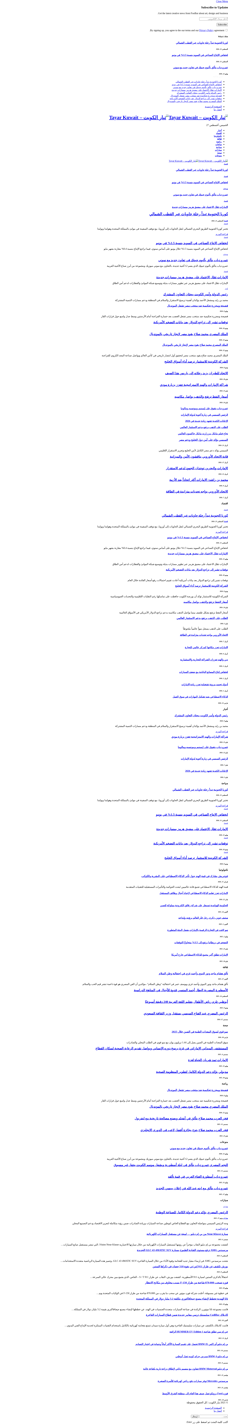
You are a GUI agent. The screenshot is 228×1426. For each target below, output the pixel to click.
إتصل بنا (218, 109)
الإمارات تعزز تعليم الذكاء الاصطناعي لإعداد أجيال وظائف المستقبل (193, 893)
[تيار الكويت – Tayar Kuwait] (114, 117)
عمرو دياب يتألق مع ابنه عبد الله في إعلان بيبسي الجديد (192, 1188)
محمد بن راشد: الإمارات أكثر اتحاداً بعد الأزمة (198, 479)
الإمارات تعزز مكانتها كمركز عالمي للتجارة (206, 647)
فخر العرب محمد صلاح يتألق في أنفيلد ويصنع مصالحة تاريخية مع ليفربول (181, 1118)
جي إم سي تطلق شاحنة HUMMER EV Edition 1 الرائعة (199, 1331)
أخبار (219, 130)
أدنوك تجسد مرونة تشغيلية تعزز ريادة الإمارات (204, 684)
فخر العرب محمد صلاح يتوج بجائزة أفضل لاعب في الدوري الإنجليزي (184, 1130)
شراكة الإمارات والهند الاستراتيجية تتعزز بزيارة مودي (194, 384)
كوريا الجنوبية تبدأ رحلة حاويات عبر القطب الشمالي (202, 42)
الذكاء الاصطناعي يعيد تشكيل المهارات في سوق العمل (200, 696)
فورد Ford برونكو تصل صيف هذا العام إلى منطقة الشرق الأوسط (195, 1393)
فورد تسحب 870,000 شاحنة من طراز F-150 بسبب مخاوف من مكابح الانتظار (186, 1282)
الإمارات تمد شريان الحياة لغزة (208, 1060)
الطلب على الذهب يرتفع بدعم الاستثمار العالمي (204, 427)
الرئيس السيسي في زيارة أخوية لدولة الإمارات (204, 414)
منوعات (218, 155)
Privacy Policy (206, 30)
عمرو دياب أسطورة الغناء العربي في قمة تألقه (198, 1176)
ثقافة (219, 139)
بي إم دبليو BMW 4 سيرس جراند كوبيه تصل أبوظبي (201, 1356)
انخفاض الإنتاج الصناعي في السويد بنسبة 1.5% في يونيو (200, 55)
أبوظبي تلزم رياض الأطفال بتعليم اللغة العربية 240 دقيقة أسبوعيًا (186, 1001)
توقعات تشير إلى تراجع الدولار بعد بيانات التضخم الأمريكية (196, 98)
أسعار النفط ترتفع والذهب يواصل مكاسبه (201, 396)
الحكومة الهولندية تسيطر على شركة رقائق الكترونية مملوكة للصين (194, 905)
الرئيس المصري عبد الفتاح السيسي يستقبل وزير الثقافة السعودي (186, 1013)
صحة (219, 153)
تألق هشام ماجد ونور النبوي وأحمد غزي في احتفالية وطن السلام (193, 973)
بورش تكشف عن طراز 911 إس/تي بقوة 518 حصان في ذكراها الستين (190, 1266)
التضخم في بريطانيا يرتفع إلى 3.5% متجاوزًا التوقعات (201, 942)
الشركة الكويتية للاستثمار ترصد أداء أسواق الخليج (196, 361)
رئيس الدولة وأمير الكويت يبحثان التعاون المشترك (199, 93)
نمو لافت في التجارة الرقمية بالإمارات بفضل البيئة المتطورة (197, 930)
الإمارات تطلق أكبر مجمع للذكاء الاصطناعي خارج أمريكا (199, 954)
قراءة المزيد (222, 234)
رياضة (219, 141)
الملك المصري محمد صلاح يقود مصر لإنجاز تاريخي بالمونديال (194, 101)
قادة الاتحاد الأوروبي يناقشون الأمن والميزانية (199, 456)
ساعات (218, 144)
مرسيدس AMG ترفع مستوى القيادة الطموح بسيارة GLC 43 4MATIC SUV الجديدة (182, 1250)
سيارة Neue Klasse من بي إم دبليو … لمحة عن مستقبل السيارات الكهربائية (187, 1234)
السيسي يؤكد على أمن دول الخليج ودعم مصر (203, 439)
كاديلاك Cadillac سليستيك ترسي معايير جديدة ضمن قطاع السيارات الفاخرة (187, 1314)
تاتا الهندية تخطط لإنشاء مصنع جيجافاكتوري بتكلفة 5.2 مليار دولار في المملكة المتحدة (182, 1298)
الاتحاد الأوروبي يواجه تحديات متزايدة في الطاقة (197, 491)
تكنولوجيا (218, 136)
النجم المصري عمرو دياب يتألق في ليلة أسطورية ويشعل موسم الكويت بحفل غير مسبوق (171, 1165)
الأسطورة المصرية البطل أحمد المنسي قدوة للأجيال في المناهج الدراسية (181, 990)
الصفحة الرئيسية (213, 106)
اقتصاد (219, 133)
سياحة (219, 147)
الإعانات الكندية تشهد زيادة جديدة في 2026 (206, 421)
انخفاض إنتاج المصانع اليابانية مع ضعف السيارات (203, 672)
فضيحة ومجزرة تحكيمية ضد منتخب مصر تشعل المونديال (196, 96)
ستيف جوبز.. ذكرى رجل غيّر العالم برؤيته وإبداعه (203, 917)
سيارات (218, 150)
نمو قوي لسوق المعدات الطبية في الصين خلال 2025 (200, 1031)
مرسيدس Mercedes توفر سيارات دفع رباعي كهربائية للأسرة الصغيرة (193, 1381)
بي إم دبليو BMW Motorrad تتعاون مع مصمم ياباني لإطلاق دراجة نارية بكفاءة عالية (185, 1368)
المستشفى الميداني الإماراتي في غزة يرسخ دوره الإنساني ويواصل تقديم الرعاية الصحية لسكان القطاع (162, 1048)
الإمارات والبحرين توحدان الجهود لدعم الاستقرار (197, 468)
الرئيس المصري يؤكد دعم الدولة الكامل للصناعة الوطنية (192, 1212)
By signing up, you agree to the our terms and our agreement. (187, 30)
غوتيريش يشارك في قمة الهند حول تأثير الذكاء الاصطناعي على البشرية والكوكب (184, 876)
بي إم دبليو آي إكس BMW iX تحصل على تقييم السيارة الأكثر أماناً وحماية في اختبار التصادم (182, 1344)
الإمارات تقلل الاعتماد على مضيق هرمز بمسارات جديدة (197, 90)
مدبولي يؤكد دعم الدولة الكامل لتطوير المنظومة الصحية (192, 1071)
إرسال (194, 1416)
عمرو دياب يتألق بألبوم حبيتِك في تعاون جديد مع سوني (200, 67)
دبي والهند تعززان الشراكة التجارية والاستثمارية (204, 659)
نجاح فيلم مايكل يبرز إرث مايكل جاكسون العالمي (203, 433)
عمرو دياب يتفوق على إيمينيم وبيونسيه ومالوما (204, 408)
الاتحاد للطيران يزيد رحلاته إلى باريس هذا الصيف (196, 373)
